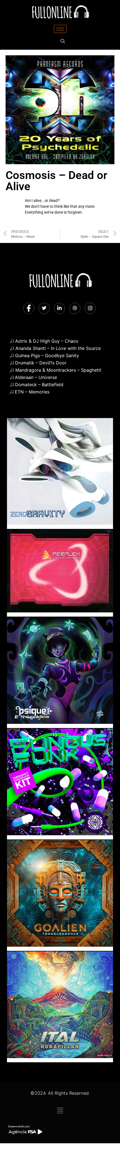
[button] (60, 1110)
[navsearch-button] (63, 41)
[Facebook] (28, 308)
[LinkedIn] (59, 308)
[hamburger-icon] (60, 29)
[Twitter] (44, 308)
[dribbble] (74, 308)
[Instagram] (90, 308)
